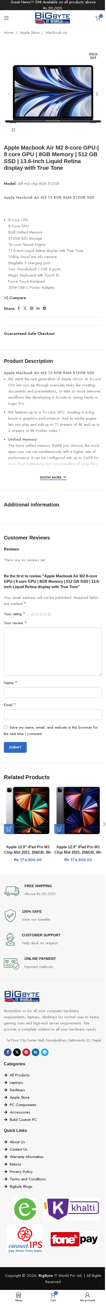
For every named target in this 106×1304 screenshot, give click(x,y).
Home (9, 32)
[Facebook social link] (18, 308)
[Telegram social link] (44, 308)
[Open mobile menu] (6, 18)
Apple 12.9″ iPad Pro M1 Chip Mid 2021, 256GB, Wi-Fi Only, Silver (28, 852)
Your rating (14, 614)
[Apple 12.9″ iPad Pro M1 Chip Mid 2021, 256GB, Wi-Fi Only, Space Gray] (78, 810)
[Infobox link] (53, 891)
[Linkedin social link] (38, 308)
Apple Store (30, 32)
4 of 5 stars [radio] (45, 614)
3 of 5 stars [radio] (41, 614)
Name (10, 683)
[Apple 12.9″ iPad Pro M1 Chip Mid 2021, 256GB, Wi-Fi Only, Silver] (28, 810)
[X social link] (25, 308)
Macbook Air (56, 32)
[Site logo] (53, 17)
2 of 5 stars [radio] (37, 614)
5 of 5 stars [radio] (49, 614)
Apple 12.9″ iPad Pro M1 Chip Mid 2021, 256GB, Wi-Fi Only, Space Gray (78, 852)
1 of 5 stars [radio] (33, 614)
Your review (15, 623)
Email (10, 705)
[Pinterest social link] (31, 308)
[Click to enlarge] (13, 129)
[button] (9, 94)
